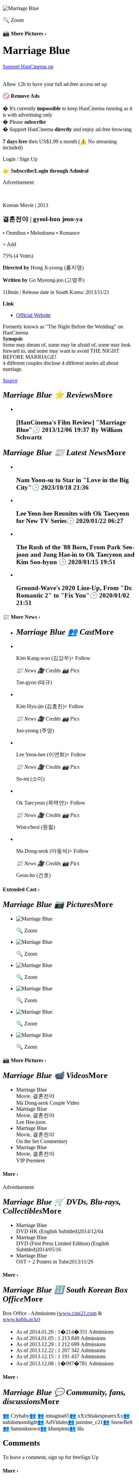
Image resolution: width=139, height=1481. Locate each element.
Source (10, 380)
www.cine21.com (77, 1313)
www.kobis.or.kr (20, 1319)
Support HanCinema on (28, 66)
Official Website (33, 315)
